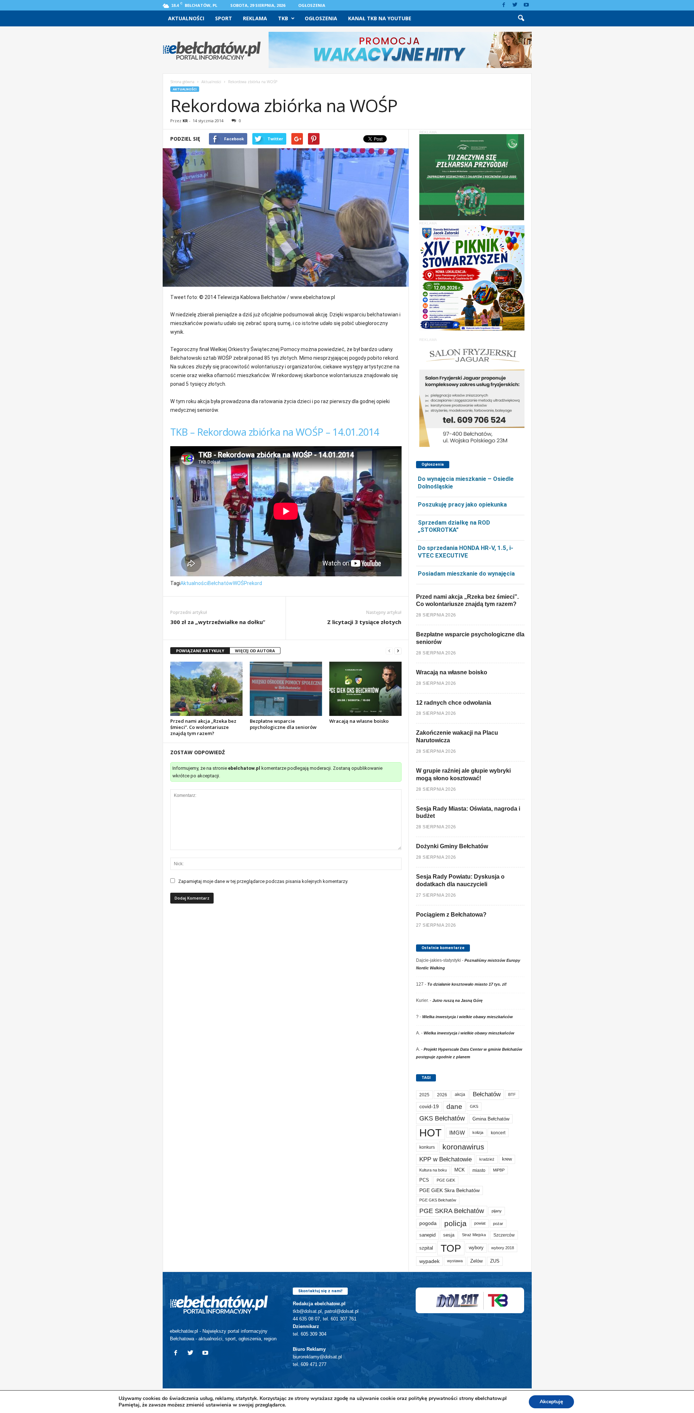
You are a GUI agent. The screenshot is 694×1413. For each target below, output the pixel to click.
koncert (498, 1132)
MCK (459, 1170)
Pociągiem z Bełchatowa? (451, 915)
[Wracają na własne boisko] (365, 689)
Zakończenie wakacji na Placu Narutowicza (457, 736)
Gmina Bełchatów (490, 1119)
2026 (442, 1094)
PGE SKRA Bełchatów (451, 1211)
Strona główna (182, 81)
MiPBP (499, 1170)
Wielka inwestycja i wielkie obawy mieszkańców (467, 1017)
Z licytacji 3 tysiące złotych (364, 622)
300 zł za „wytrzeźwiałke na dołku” (217, 622)
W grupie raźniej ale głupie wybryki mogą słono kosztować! (463, 774)
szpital (426, 1248)
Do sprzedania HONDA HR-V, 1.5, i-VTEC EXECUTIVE (465, 551)
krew (507, 1159)
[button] (521, 18)
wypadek (429, 1261)
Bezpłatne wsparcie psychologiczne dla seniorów (283, 724)
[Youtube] (526, 5)
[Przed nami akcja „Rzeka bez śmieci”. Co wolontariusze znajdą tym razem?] (206, 689)
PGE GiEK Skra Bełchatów (449, 1190)
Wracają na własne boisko (359, 721)
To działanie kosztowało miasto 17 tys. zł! (467, 984)
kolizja (477, 1132)
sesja (448, 1235)
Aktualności (186, 18)
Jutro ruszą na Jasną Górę (457, 1000)
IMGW (457, 1133)
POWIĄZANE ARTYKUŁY (200, 650)
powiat (479, 1223)
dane (454, 1106)
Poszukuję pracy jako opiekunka (462, 504)
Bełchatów (220, 583)
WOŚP (240, 583)
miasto (478, 1170)
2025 (424, 1094)
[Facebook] (504, 5)
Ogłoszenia (311, 5)
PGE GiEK (446, 1180)
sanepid (427, 1235)
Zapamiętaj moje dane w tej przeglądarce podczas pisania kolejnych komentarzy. (263, 881)
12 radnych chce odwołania (453, 703)
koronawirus (463, 1147)
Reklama (255, 18)
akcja (460, 1094)
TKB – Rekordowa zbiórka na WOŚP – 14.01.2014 (274, 432)
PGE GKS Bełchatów (437, 1200)
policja (455, 1223)
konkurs (427, 1147)
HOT (430, 1133)
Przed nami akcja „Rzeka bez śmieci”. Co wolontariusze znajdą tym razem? (203, 727)
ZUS (495, 1261)
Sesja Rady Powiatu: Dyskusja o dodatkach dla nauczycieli (460, 880)
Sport (223, 18)
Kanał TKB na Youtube (379, 18)
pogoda (428, 1223)
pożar (498, 1223)
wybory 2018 (502, 1248)
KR (185, 120)
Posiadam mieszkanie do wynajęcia (466, 573)
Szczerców (504, 1235)
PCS (424, 1180)
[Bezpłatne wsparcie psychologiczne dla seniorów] (286, 689)
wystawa (455, 1261)
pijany (497, 1211)
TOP (451, 1248)
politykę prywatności (433, 1398)
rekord (254, 583)
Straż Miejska (474, 1235)
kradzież (486, 1159)
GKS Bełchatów (442, 1118)
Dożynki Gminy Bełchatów (452, 846)
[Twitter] (515, 5)
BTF (512, 1094)
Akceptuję (551, 1401)
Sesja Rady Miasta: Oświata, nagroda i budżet (468, 812)
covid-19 (429, 1106)
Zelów (476, 1261)
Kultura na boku (433, 1170)
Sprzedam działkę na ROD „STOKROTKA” (454, 526)
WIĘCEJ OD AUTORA (255, 650)
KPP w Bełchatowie (445, 1159)
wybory (476, 1247)
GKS (474, 1106)
